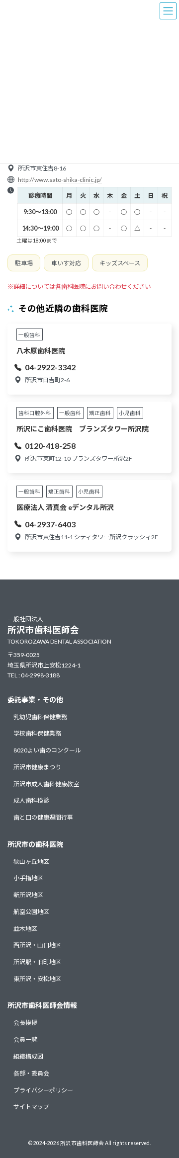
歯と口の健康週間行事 (43, 817)
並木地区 (25, 928)
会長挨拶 (25, 1022)
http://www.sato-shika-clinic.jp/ (60, 179)
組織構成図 (28, 1056)
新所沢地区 (28, 895)
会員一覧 (25, 1039)
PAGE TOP (165, 1112)
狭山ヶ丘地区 (31, 861)
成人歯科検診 (31, 800)
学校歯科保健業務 (37, 733)
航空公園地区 (31, 911)
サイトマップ (31, 1106)
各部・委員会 (31, 1072)
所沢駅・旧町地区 (37, 962)
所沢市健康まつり (37, 766)
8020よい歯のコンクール (47, 750)
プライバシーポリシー (43, 1089)
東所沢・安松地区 (37, 979)
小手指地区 (28, 878)
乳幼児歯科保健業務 (40, 716)
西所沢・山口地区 (37, 945)
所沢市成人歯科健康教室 (46, 783)
